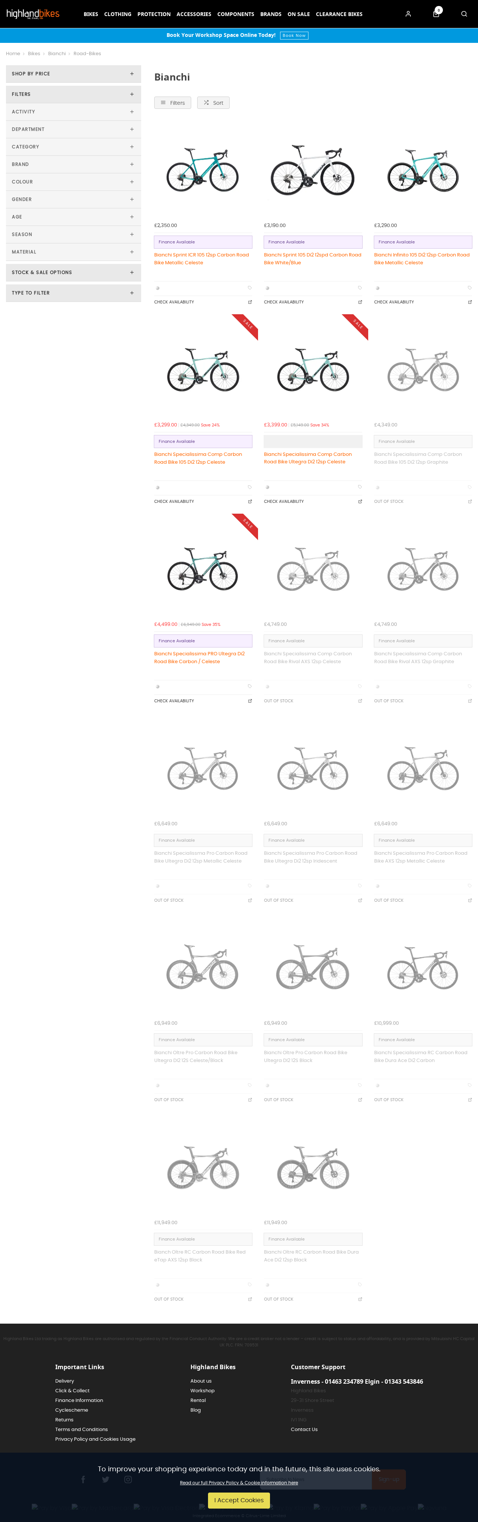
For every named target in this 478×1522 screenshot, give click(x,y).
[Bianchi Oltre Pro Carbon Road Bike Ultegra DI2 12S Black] (313, 967)
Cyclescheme (71, 1410)
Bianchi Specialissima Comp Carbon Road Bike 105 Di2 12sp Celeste (198, 458)
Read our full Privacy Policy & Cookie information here (239, 1483)
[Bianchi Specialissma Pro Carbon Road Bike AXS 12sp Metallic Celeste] (423, 768)
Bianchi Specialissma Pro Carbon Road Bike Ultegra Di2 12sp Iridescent (310, 857)
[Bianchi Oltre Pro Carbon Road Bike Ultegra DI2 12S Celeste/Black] (203, 967)
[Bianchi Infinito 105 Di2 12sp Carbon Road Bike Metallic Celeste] (423, 169)
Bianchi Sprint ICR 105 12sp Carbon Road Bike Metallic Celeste (201, 258)
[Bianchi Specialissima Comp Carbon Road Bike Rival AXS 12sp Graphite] (423, 568)
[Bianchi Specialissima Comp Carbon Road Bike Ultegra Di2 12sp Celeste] (313, 369)
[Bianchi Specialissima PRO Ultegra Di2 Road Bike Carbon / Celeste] (203, 568)
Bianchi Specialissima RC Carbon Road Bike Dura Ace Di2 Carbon (421, 1056)
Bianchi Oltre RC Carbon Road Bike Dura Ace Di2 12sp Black (311, 1256)
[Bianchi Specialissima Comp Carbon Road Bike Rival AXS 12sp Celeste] (313, 568)
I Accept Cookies (239, 1500)
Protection (154, 14)
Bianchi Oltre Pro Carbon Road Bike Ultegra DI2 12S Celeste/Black (196, 1056)
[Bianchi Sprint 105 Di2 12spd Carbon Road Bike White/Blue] (313, 169)
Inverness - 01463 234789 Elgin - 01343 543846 (357, 1381)
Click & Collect (72, 1391)
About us (201, 1381)
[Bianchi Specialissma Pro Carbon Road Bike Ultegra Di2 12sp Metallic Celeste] (203, 768)
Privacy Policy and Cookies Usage (95, 1439)
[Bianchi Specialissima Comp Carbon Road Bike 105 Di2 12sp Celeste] (203, 369)
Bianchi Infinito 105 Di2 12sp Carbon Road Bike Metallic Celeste (422, 258)
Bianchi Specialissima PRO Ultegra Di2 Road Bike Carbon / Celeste (199, 657)
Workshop (202, 1391)
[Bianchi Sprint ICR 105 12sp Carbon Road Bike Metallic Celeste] (203, 169)
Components (235, 14)
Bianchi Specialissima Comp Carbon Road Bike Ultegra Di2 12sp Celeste (308, 458)
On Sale (299, 14)
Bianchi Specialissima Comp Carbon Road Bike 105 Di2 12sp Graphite (418, 458)
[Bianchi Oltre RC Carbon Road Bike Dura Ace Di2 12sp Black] (313, 1167)
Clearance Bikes (339, 14)
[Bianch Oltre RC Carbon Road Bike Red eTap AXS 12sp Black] (203, 1167)
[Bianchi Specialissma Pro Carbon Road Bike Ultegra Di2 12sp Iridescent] (313, 768)
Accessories (194, 14)
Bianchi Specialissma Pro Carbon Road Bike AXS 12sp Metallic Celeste (421, 857)
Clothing (117, 14)
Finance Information (79, 1400)
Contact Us (304, 1429)
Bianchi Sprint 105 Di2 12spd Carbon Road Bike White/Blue (312, 258)
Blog (195, 1410)
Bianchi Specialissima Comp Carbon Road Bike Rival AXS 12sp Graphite (418, 657)
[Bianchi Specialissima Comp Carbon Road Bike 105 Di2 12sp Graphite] (423, 369)
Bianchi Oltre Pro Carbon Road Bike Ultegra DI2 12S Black (305, 1056)
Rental (198, 1400)
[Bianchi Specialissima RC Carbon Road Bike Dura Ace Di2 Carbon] (423, 967)
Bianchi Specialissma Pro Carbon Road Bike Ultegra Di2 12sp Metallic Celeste (201, 857)
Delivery (64, 1381)
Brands (271, 14)
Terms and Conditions (81, 1429)
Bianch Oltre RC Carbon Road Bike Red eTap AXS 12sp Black (200, 1256)
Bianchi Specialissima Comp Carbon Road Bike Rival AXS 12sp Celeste (308, 657)
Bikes (91, 14)
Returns (64, 1420)
